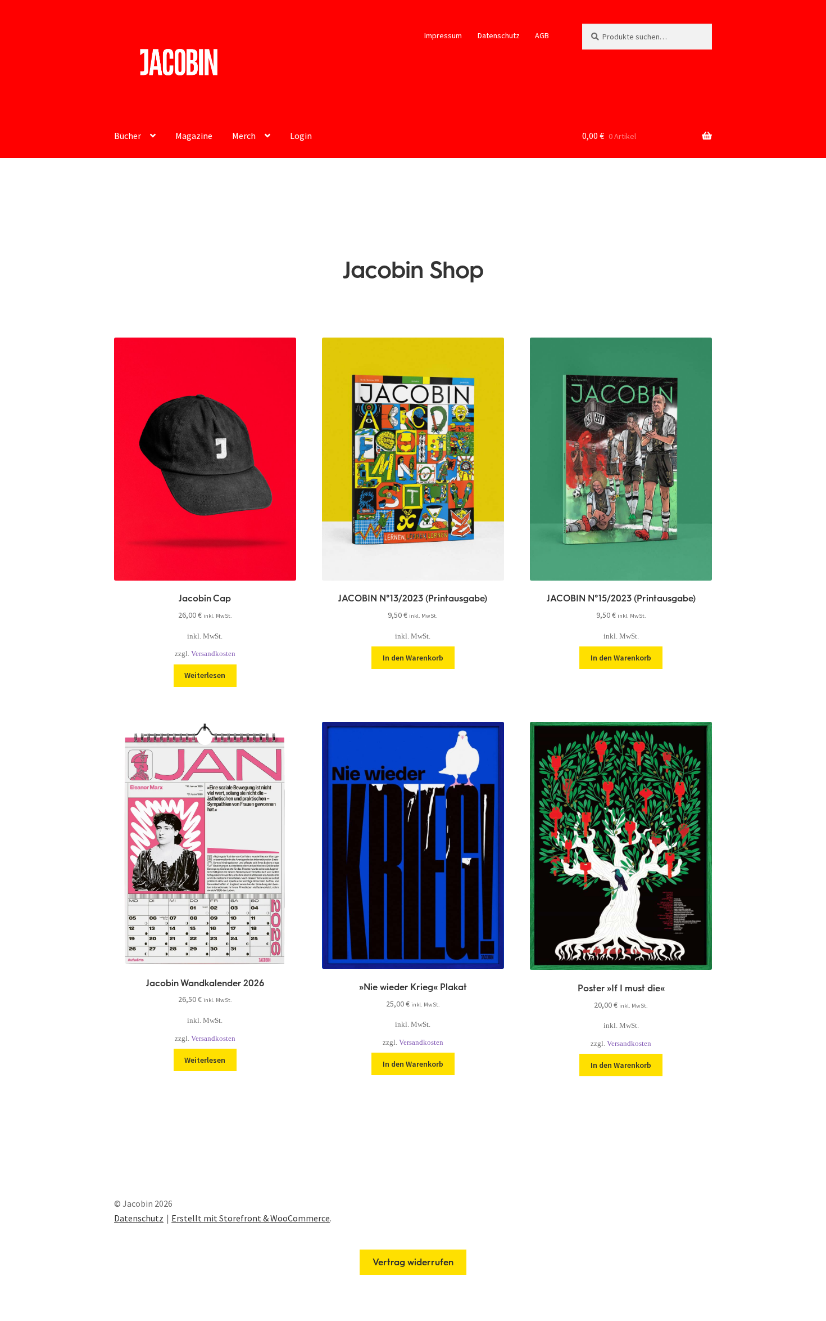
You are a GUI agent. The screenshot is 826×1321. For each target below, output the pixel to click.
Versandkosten (213, 654)
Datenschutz (499, 35)
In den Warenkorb (413, 658)
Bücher (127, 135)
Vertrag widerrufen (413, 1262)
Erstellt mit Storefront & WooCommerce (250, 1218)
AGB (542, 35)
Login (301, 135)
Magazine (193, 135)
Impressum (443, 35)
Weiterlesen (204, 675)
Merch (244, 135)
